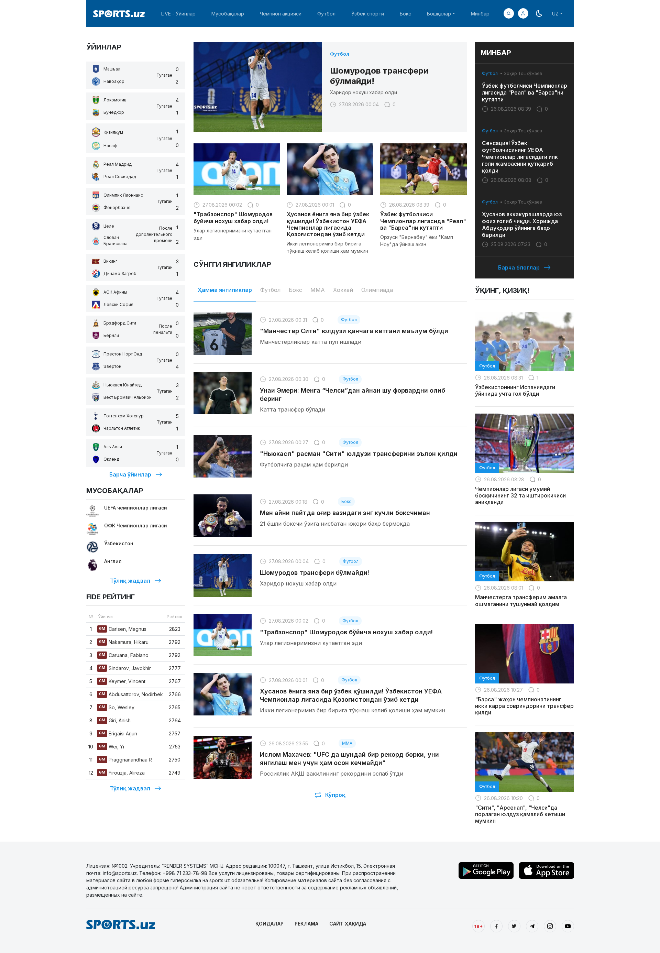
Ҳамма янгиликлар (225, 289)
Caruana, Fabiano (123, 655)
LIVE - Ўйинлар (178, 14)
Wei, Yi (111, 746)
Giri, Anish (115, 720)
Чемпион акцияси (280, 14)
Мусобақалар (227, 14)
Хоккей (343, 289)
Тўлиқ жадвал (130, 580)
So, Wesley (116, 707)
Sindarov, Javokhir (125, 668)
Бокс (405, 14)
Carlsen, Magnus (122, 629)
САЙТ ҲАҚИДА (347, 924)
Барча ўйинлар (130, 474)
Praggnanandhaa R (125, 760)
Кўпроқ (335, 794)
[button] (523, 13)
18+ (478, 926)
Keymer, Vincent (122, 681)
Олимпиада (377, 289)
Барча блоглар (519, 267)
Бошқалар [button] (439, 14)
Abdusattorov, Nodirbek (131, 694)
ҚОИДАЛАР (269, 924)
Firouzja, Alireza (122, 773)
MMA (317, 289)
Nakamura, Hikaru (123, 642)
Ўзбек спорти (367, 14)
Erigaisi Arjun (118, 733)
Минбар (480, 14)
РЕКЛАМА (306, 924)
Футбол (326, 14)
